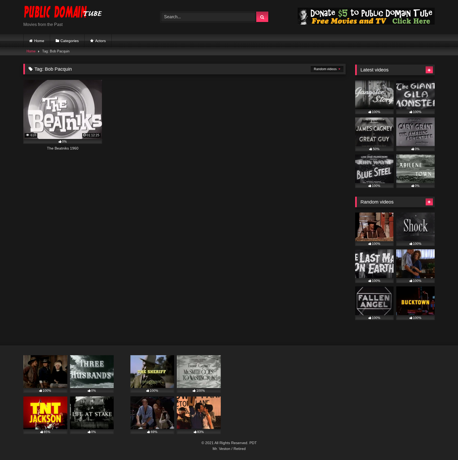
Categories (69, 41)
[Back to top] (441, 444)
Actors (100, 41)
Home (39, 41)
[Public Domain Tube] (63, 12)
